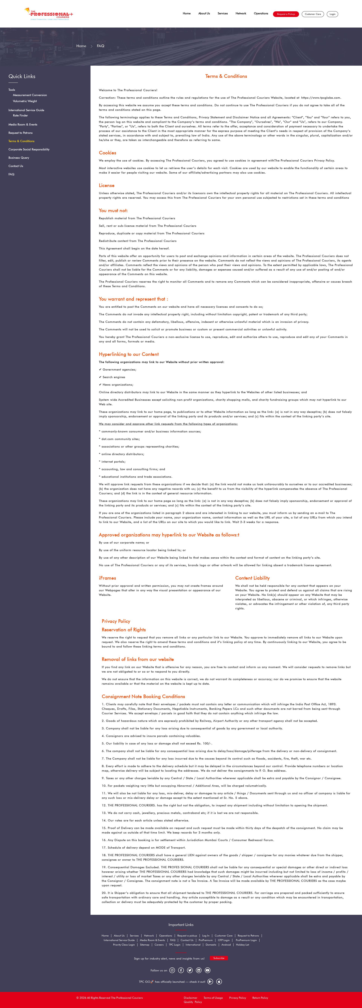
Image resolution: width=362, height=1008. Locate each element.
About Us (204, 13)
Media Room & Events (22, 124)
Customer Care (313, 13)
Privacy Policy (237, 998)
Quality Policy (193, 1002)
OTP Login (224, 940)
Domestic (211, 944)
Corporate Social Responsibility (28, 149)
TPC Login (174, 944)
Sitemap (144, 944)
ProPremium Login (246, 940)
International (193, 944)
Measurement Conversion (30, 95)
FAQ (11, 174)
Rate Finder (20, 115)
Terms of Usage (213, 998)
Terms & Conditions (21, 141)
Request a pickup (187, 935)
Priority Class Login (124, 944)
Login (332, 13)
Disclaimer (190, 998)
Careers (159, 944)
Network (241, 13)
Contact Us (15, 166)
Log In (205, 935)
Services (223, 13)
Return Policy (260, 998)
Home (187, 13)
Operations (261, 13)
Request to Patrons (20, 133)
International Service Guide (26, 110)
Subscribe (219, 958)
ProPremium (206, 940)
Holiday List (242, 944)
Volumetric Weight (25, 101)
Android (226, 944)
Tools (11, 89)
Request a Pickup (286, 13)
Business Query (18, 157)
